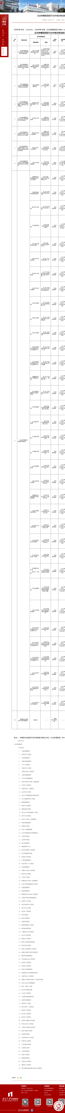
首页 (20, 7)
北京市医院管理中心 (48, 1090)
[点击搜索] (59, 1107)
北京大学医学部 (47, 1094)
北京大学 (46, 1092)
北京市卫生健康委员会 (49, 1088)
